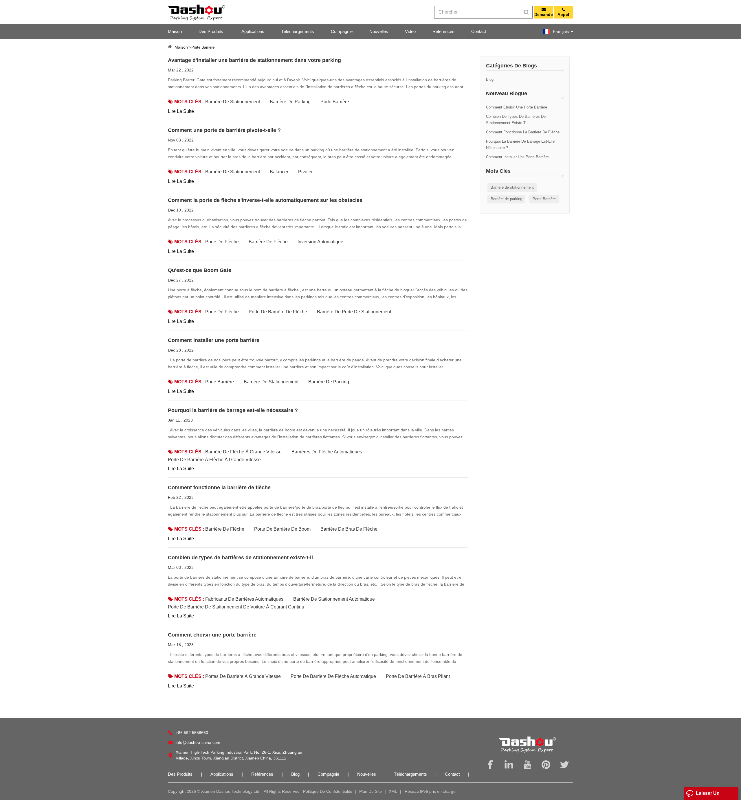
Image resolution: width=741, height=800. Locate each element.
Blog (490, 79)
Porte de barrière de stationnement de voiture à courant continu (236, 606)
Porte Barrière (544, 199)
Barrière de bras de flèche (348, 529)
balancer (279, 171)
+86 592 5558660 (192, 732)
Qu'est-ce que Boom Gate (199, 270)
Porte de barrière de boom (282, 529)
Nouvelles (378, 31)
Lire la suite (181, 111)
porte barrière (219, 381)
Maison (175, 31)
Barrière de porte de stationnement (354, 311)
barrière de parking (328, 381)
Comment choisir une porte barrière (516, 107)
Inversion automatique (320, 241)
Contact (478, 31)
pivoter (305, 171)
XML (393, 791)
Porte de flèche (222, 241)
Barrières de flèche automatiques (326, 451)
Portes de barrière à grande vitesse (243, 676)
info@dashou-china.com (198, 742)
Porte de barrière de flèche (278, 311)
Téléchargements (297, 31)
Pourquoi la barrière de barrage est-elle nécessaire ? (520, 144)
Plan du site (370, 791)
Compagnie (342, 31)
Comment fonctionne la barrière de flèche (523, 132)
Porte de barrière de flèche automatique (333, 676)
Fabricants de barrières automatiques (244, 599)
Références (443, 31)
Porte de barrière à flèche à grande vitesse (214, 459)
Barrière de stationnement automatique (334, 599)
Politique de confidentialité (327, 791)
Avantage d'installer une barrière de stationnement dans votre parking (254, 60)
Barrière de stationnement (512, 187)
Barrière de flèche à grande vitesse (243, 451)
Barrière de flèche (268, 241)
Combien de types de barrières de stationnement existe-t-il (516, 119)
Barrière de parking (506, 199)
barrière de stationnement (232, 171)
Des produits (211, 31)
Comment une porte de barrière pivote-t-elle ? (224, 130)
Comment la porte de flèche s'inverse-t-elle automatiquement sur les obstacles (265, 200)
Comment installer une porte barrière (517, 157)
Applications (252, 31)
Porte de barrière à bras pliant (418, 676)
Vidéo (410, 31)
